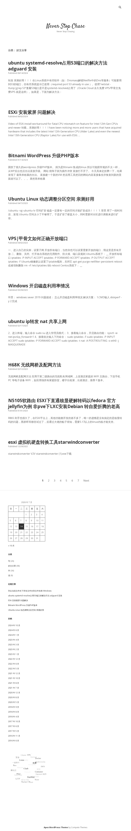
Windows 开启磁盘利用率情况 (38, 286)
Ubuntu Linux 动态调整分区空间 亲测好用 (51, 199)
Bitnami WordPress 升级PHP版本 (43, 155)
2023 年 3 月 (13, 644)
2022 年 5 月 (13, 668)
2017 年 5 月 (13, 731)
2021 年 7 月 (13, 687)
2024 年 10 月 (14, 625)
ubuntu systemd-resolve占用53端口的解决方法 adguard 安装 (57, 66)
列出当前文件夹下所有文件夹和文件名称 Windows (29, 590)
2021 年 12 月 (14, 673)
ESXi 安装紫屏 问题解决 (31, 112)
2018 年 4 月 (13, 716)
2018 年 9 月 (13, 707)
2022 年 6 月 (13, 663)
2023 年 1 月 (13, 654)
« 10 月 (11, 545)
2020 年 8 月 (13, 697)
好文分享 (12, 565)
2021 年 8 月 (13, 683)
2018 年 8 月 (13, 711)
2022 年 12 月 (14, 659)
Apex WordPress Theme (56, 827)
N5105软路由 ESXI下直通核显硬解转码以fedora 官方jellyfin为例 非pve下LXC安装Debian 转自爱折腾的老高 (64, 403)
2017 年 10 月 (14, 721)
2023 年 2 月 (13, 649)
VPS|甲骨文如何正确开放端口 (38, 238)
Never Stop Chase (65, 26)
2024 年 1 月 (13, 635)
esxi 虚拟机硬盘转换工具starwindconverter (54, 442)
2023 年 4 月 (13, 639)
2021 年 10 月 (14, 678)
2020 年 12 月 (14, 692)
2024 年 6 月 (13, 630)
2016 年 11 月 (14, 735)
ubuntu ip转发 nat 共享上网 (37, 321)
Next (86, 480)
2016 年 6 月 (13, 740)
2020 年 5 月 (13, 702)
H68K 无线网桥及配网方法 (34, 365)
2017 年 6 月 (13, 726)
